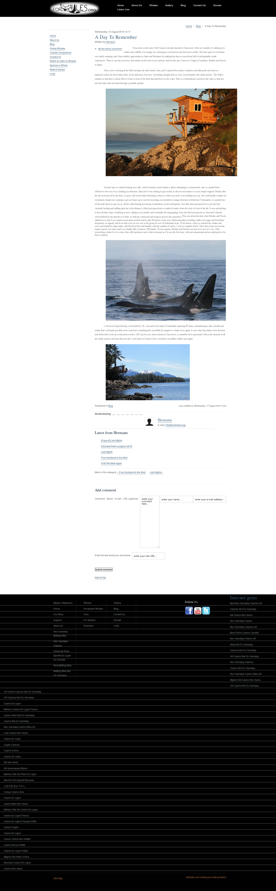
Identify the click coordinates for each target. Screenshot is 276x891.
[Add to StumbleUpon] (127, 413)
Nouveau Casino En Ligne (17, 862)
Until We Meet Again (111, 463)
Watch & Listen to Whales (63, 61)
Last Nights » (156, 472)
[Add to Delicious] (113, 413)
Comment (100, 498)
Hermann (110, 41)
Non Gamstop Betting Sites (61, 633)
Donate (217, 5)
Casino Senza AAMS (14, 845)
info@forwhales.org (175, 425)
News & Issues (57, 69)
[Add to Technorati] (140, 413)
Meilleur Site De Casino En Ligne (21, 809)
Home (120, 5)
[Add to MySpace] (136, 413)
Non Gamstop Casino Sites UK (19, 727)
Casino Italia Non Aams (16, 803)
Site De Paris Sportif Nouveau (19, 780)
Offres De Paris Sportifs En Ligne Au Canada (62, 655)
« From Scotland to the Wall (131, 472)
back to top (100, 577)
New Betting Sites (63, 665)
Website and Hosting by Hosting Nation (206, 877)
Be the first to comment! (110, 48)
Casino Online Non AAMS (17, 839)
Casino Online (11, 750)
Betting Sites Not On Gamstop (62, 673)
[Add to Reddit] (122, 413)
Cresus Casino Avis (14, 792)
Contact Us (199, 5)
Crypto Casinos (12, 744)
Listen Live (123, 9)
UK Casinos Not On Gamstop (19, 697)
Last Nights (106, 451)
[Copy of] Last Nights (111, 440)
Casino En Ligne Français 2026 (20, 821)
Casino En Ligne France (16, 815)
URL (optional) (130, 498)
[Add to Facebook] (131, 413)
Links (52, 73)
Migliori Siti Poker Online (16, 856)
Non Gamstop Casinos (61, 643)
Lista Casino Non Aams (16, 733)
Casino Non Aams (13, 868)
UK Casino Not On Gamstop (244, 685)
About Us (136, 5)
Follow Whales (57, 48)
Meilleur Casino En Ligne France (21, 709)
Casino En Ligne (12, 703)
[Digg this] (118, 413)
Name (110, 498)
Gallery (169, 5)
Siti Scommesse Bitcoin (16, 768)
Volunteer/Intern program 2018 (116, 446)
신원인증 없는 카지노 (14, 786)
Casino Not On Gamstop (16, 721)
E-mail (118, 498)
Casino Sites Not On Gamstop (19, 715)
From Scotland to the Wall (114, 457)
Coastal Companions (60, 52)
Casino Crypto (11, 827)
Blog (183, 5)
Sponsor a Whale (59, 65)
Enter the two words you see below (112, 555)
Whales (153, 5)
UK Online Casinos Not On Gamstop (22, 691)
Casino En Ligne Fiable (16, 850)
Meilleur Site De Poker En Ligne (20, 774)
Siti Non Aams (11, 762)
